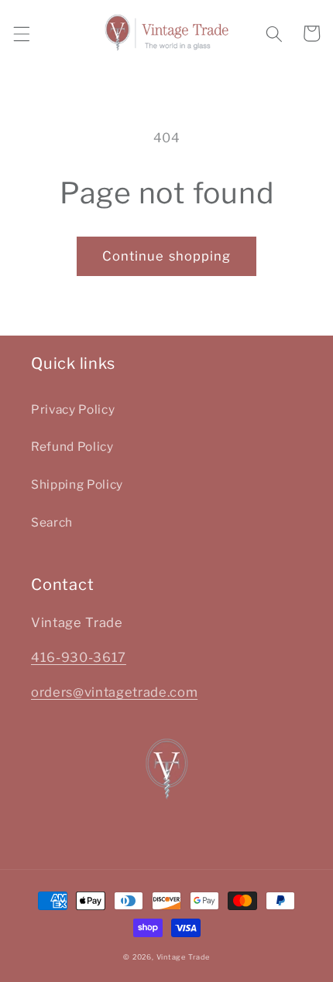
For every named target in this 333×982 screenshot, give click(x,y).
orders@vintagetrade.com (114, 692)
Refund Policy (72, 446)
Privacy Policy (73, 409)
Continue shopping (167, 256)
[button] (20, 33)
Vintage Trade (183, 957)
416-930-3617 (78, 657)
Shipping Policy (77, 484)
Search (52, 522)
